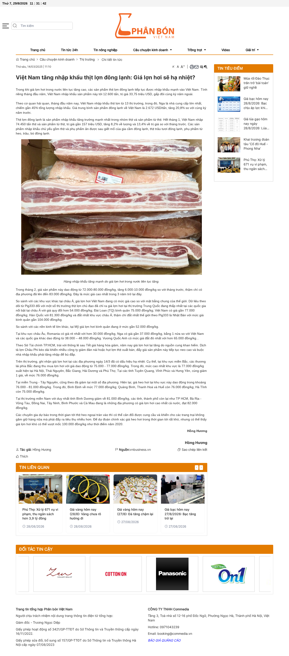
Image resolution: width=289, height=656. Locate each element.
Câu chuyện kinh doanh (57, 59)
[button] (5, 26)
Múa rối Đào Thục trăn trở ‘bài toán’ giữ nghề (257, 82)
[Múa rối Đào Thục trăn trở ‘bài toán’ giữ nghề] (229, 83)
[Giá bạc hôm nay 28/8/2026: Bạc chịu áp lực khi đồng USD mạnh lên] (229, 104)
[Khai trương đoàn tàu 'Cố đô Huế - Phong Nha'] (229, 144)
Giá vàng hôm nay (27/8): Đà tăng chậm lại (135, 511)
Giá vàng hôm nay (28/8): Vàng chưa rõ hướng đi (85, 513)
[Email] (196, 66)
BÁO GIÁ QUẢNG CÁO (164, 640)
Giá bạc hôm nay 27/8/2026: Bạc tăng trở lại (180, 513)
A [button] (173, 66)
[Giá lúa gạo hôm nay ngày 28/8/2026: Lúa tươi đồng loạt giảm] (229, 124)
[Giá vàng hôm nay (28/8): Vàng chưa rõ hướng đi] (88, 489)
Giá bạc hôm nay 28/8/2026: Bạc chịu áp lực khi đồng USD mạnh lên (256, 103)
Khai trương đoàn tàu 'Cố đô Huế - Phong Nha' (256, 143)
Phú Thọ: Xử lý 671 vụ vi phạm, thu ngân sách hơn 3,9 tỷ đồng (40, 513)
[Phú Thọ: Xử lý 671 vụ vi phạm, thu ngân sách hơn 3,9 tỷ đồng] (40, 489)
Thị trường (87, 59)
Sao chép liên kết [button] (194, 449)
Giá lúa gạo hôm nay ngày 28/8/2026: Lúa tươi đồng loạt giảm (255, 123)
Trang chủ (27, 59)
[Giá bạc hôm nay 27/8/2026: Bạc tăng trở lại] (183, 489)
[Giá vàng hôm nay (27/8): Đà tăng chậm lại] (135, 489)
